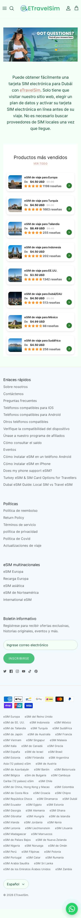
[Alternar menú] (4, 8)
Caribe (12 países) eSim (18, 781)
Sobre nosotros (15, 387)
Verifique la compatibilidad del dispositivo (36, 429)
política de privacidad (20, 531)
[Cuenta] (67, 8)
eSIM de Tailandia (14, 728)
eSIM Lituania (63, 828)
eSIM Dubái (70, 798)
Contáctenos (13, 394)
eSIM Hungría (35, 816)
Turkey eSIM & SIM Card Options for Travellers (39, 478)
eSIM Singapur (35, 740)
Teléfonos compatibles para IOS (28, 408)
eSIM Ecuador (12, 804)
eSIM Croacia (41, 793)
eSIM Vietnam (12, 740)
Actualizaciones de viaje (22, 545)
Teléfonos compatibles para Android (32, 414)
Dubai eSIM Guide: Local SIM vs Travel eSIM (37, 484)
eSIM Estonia (11, 757)
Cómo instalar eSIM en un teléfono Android (37, 457)
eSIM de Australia (39, 734)
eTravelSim (30, 90)
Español (13, 884)
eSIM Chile (45, 781)
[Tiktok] (29, 671)
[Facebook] (11, 671)
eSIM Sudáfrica (62, 728)
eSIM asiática (13, 586)
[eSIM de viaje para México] (40, 321)
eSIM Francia (63, 734)
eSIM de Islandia (59, 816)
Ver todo (40, 163)
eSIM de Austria (46, 763)
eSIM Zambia (63, 869)
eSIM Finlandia (34, 757)
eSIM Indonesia (39, 722)
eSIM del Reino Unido (39, 716)
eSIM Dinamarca (47, 798)
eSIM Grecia (55, 746)
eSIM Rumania (54, 857)
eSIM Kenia (54, 822)
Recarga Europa (15, 578)
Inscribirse (19, 658)
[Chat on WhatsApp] (72, 909)
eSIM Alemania (35, 810)
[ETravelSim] (40, 8)
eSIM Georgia (12, 810)
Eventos (9, 449)
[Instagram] (17, 671)
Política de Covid (16, 539)
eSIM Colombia (64, 787)
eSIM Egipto (34, 804)
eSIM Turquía (39, 728)
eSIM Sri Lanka (43, 863)
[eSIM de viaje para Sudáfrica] (40, 345)
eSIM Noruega (34, 845)
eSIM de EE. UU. (14, 722)
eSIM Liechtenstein (37, 828)
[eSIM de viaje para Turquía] (40, 205)
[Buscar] (13, 8)
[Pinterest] (36, 671)
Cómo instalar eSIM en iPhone (26, 464)
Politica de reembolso (20, 510)
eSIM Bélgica (11, 775)
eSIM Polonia (52, 851)
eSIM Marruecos (41, 834)
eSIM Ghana (57, 810)
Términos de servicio (19, 525)
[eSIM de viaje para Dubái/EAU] (40, 298)
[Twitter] (4, 671)
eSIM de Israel (34, 751)
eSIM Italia (9, 746)
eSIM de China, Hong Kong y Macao (26, 787)
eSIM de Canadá (31, 746)
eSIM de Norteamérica (21, 592)
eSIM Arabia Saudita (16, 863)
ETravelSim (21, 895)
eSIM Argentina (59, 757)
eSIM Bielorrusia (64, 769)
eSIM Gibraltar (12, 816)
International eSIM (17, 600)
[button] (33, 186)
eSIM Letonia (11, 828)
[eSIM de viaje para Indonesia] (40, 251)
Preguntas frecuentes (20, 401)
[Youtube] (23, 671)
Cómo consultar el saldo (22, 443)
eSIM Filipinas (30, 851)
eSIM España (11, 751)
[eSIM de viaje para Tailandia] (40, 228)
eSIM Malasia (58, 740)
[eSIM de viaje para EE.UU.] (40, 275)
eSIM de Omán (57, 845)
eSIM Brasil (55, 751)
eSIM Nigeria (11, 845)
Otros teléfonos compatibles (25, 422)
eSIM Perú (10, 851)
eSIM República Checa (17, 798)
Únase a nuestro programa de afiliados (34, 436)
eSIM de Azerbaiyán (16, 769)
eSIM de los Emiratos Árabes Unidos (26, 869)
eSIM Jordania (33, 822)
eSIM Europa (13, 571)
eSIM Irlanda (11, 822)
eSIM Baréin (41, 769)
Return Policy (13, 518)
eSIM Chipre (63, 793)
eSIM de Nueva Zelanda (51, 839)
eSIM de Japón (13, 734)
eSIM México (62, 722)
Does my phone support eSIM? (27, 470)
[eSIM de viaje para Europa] (40, 182)
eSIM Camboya (60, 775)
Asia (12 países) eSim (17, 763)
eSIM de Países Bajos (17, 839)
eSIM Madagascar (14, 834)
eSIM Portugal (12, 857)
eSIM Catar (33, 857)
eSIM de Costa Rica (15, 793)
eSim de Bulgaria (35, 775)
